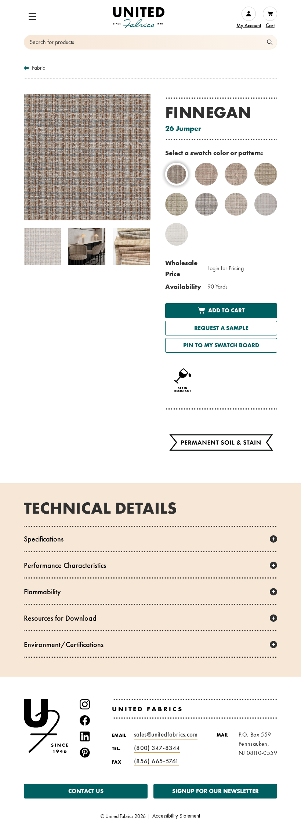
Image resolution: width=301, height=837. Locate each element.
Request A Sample (221, 328)
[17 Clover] (176, 204)
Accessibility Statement (176, 816)
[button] (32, 16)
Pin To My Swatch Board (221, 345)
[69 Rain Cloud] (206, 204)
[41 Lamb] (265, 204)
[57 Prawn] (206, 174)
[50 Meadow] (265, 174)
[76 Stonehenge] (236, 204)
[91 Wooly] (176, 234)
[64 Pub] (236, 174)
